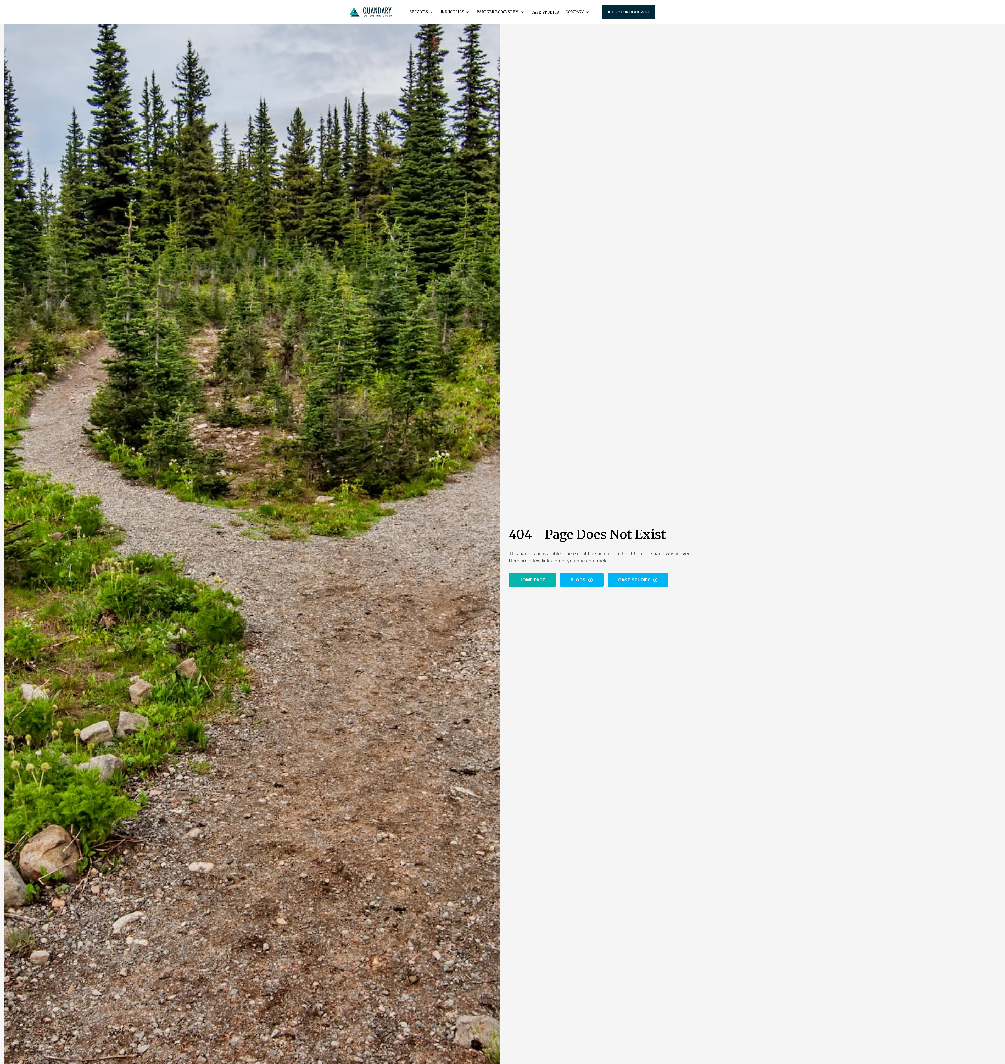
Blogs (578, 580)
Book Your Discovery (628, 12)
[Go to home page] (371, 12)
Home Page (532, 580)
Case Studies (545, 12)
